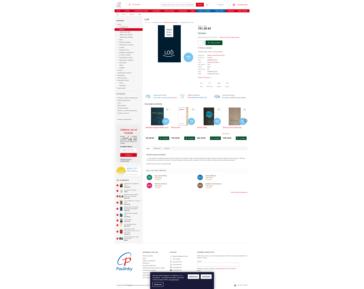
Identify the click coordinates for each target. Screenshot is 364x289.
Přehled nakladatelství (124, 119)
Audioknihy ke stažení (124, 73)
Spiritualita (122, 63)
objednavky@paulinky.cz (180, 256)
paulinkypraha (177, 267)
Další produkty (122, 78)
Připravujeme (121, 105)
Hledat (199, 5)
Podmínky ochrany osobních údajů (154, 268)
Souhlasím (206, 277)
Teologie (122, 68)
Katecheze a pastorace (126, 45)
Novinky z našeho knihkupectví (127, 110)
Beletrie (121, 29)
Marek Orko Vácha (219, 55)
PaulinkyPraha (177, 262)
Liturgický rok (123, 27)
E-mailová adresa (126, 146)
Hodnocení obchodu (149, 273)
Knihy (119, 24)
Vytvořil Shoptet (243, 285)
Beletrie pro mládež (126, 34)
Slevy (144, 258)
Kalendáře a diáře (123, 80)
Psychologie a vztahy (125, 57)
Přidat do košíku (215, 43)
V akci (119, 103)
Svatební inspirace (123, 113)
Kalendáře (122, 85)
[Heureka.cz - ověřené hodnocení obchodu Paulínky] (128, 171)
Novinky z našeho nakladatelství (127, 98)
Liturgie (121, 47)
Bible (121, 40)
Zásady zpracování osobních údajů (125, 160)
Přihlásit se (128, 155)
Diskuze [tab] (166, 148)
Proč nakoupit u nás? (149, 277)
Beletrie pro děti (125, 32)
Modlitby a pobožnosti (126, 52)
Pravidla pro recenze (149, 270)
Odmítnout (193, 277)
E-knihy (119, 70)
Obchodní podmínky (149, 265)
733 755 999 (176, 259)
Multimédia (121, 75)
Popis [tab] (148, 148)
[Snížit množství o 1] (205, 44)
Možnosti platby (148, 256)
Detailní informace (204, 77)
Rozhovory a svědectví (126, 60)
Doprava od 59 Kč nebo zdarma (230, 37)
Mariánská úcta (124, 50)
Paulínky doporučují (123, 100)
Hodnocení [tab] (157, 148)
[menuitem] (118, 10)
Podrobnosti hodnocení (170, 22)
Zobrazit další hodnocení (239, 192)
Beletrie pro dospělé (126, 37)
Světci (121, 65)
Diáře (121, 83)
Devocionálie (121, 88)
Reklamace (146, 263)
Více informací (174, 280)
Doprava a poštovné (149, 261)
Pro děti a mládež (124, 55)
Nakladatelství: (186, 22)
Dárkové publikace (125, 42)
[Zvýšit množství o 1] (205, 42)
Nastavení (158, 284)
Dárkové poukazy (122, 108)
